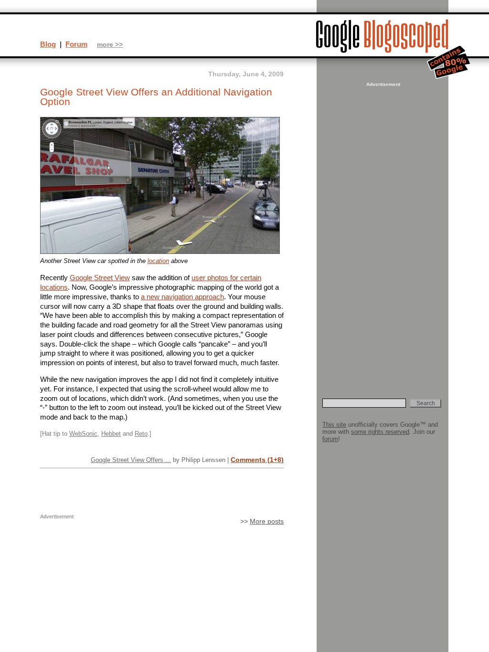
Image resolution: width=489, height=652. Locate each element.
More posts (267, 521)
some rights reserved (380, 431)
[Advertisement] (382, 232)
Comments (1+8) (257, 459)
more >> (110, 44)
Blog (48, 44)
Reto (141, 433)
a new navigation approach (182, 297)
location (158, 260)
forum (330, 438)
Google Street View (100, 277)
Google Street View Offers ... (131, 459)
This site (334, 424)
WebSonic (83, 433)
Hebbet (111, 433)
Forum (76, 44)
